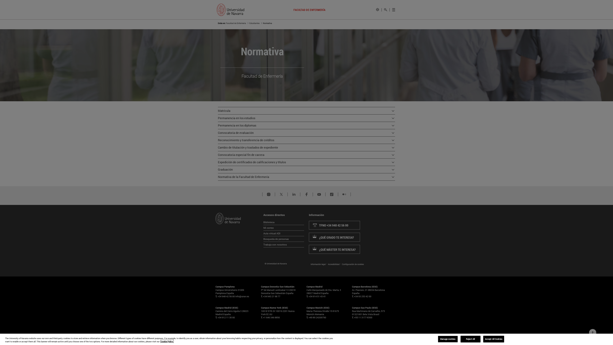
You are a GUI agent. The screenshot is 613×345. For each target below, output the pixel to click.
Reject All (470, 338)
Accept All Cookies (493, 338)
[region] (306, 339)
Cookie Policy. (167, 341)
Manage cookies (447, 338)
